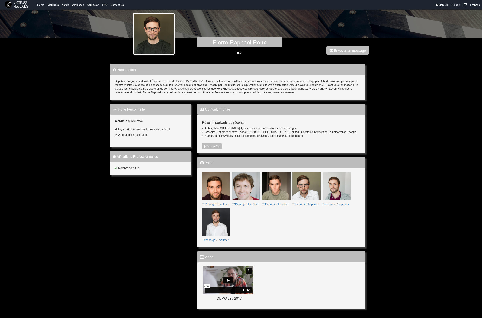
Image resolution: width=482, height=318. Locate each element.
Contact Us (117, 5)
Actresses (78, 5)
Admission (93, 5)
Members (53, 5)
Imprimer (223, 204)
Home (40, 5)
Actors (65, 5)
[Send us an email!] (465, 5)
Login (457, 5)
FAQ (105, 5)
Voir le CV (213, 146)
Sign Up (443, 5)
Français (475, 5)
